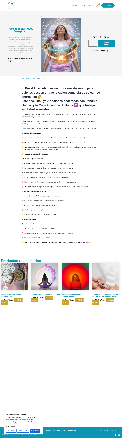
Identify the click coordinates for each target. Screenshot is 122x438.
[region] (23, 422)
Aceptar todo (35, 430)
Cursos (83, 5)
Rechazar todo (23, 430)
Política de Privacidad (69, 430)
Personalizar (11, 430)
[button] (108, 5)
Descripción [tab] (26, 78)
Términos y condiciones (53, 430)
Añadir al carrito (106, 43)
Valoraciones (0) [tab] (38, 78)
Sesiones (75, 5)
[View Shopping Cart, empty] (97, 5)
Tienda (90, 5)
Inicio (9, 59)
